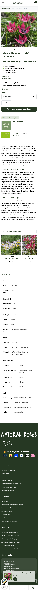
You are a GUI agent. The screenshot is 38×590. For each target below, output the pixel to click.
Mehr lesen (5, 76)
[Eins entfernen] (4, 103)
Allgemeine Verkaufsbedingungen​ (12, 504)
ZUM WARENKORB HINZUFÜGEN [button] (20, 109)
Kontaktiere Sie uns (7, 490)
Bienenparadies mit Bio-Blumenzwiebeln (14, 549)
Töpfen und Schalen (7, 545)
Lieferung (4, 501)
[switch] (4, 587)
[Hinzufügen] (9, 103)
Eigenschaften (6, 78)
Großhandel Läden (7, 518)
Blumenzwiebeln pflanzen (9, 532)
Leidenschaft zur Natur (9, 487)
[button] (3, 29)
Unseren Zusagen (7, 511)
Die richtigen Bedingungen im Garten (13, 539)
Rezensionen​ (5, 514)
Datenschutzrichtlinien (8, 470)
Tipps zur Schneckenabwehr (10, 535)
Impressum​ (5, 474)
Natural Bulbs (5, 477)
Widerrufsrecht (6, 508)
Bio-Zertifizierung (7, 480)
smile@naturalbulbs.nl (12, 569)
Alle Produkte (5, 8)
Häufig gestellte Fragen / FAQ (11, 484)
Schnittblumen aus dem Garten (11, 542)
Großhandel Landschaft (9, 521)
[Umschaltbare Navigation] (2, 3)
